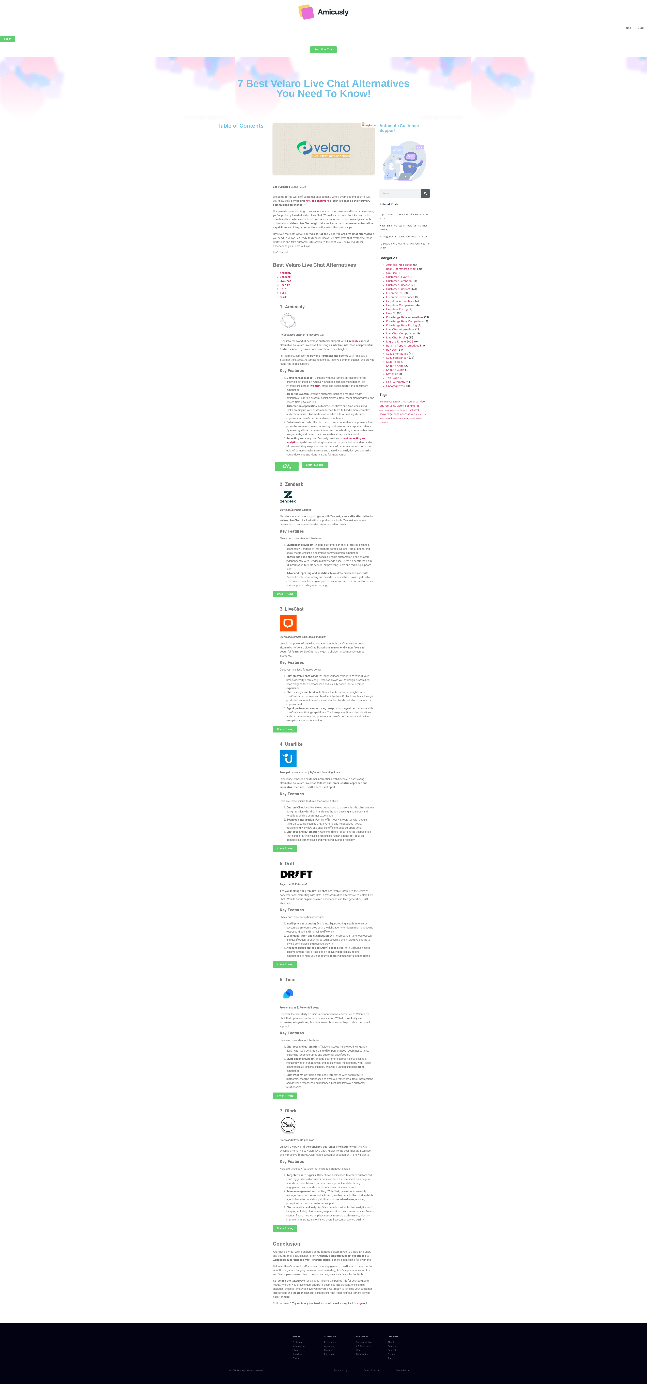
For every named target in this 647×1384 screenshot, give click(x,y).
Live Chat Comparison (400, 333)
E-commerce (394, 293)
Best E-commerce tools (401, 268)
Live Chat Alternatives (400, 329)
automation (398, 402)
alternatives (385, 401)
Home (627, 27)
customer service (414, 401)
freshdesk (404, 410)
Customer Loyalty (397, 277)
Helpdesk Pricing (397, 309)
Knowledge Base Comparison (405, 321)
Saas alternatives (397, 353)
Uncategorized (395, 386)
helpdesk (414, 410)
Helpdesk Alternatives (400, 301)
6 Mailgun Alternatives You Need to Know (403, 236)
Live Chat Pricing (397, 337)
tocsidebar (384, 422)
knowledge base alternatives (397, 414)
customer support (391, 405)
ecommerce (412, 405)
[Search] (425, 193)
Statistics (392, 374)
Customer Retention (399, 281)
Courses (391, 272)
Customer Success (398, 285)
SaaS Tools (393, 361)
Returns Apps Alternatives (402, 345)
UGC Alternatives (397, 382)
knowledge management (403, 418)
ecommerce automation (389, 410)
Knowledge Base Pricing (401, 325)
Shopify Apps (394, 365)
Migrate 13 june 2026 (399, 341)
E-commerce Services (400, 297)
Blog (641, 27)
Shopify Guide (395, 369)
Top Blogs (392, 378)
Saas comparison (397, 357)
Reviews (391, 349)
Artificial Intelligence (399, 264)
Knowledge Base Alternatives (404, 317)
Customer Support (398, 289)
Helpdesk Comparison (400, 305)
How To (391, 313)
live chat (419, 418)
